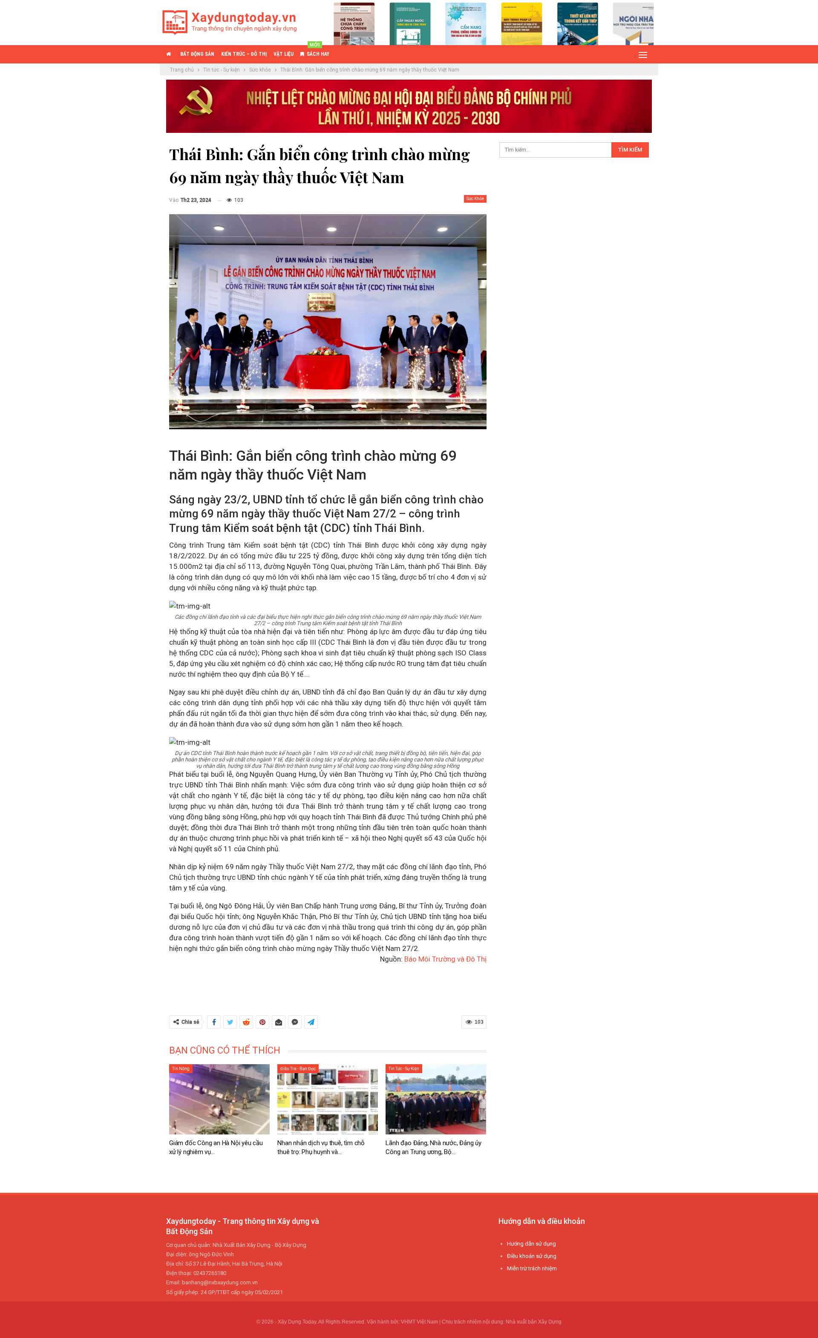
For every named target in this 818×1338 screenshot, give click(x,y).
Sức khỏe (475, 198)
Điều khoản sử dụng (531, 1256)
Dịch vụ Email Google (533, 1293)
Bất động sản (197, 54)
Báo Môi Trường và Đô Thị (445, 959)
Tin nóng (181, 1068)
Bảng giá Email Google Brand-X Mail (336, 989)
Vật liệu (284, 54)
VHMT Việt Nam (419, 1322)
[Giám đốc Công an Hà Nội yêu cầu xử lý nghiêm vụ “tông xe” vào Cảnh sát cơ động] (219, 1099)
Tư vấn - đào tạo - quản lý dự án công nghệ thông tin (336, 978)
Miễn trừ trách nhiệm (532, 1268)
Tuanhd (547, 1281)
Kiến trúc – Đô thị (244, 54)
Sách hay (318, 51)
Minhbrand (582, 1293)
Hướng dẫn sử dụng (531, 1243)
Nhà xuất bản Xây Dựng (534, 1322)
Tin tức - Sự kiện (404, 1068)
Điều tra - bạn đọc (298, 1068)
